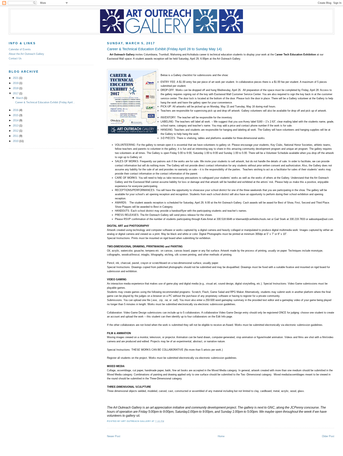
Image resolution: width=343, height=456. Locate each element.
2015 (16, 115)
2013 (16, 125)
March (20, 97)
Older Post (328, 436)
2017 (16, 93)
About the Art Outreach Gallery (26, 53)
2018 (16, 88)
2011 (16, 135)
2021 (16, 77)
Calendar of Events (20, 49)
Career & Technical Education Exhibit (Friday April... (45, 102)
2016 (16, 110)
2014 (16, 120)
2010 (16, 141)
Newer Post (113, 436)
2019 (16, 83)
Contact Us (15, 58)
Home (221, 436)
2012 (16, 130)
